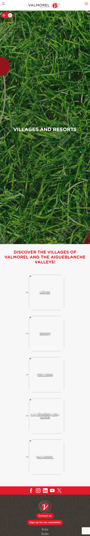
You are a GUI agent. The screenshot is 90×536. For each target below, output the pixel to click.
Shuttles (45, 534)
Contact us (45, 516)
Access (45, 529)
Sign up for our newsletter (45, 522)
